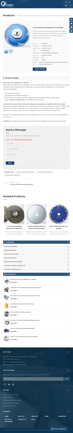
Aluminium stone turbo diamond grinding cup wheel (24, 320)
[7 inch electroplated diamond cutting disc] (14, 214)
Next (69, 219)
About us (21, 416)
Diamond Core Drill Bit (11, 254)
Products (34, 416)
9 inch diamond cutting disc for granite (21, 140)
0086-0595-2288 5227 (13, 359)
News (46, 416)
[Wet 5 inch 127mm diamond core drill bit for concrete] (6, 297)
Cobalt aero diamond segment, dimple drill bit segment (25, 287)
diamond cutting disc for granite (25, 172)
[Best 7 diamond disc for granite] (59, 214)
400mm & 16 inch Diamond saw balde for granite (24, 336)
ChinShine (6, 121)
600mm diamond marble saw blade (20, 312)
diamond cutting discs (17, 100)
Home (6, 416)
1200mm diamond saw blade (11, 395)
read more (13, 282)
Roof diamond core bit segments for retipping (23, 279)
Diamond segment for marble (11, 403)
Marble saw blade (8, 397)
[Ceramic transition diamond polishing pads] (6, 330)
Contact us (22, 419)
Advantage (62, 416)
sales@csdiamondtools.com (17, 362)
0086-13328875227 (21, 365)
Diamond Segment (10, 250)
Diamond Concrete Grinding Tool (14, 266)
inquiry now (38, 69)
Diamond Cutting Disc (41, 16)
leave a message (60, 429)
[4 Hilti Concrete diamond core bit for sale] (6, 305)
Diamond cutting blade (9, 406)
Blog (33, 419)
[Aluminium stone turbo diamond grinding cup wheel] (6, 322)
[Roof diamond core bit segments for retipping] (6, 281)
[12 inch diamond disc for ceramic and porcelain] (36, 214)
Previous (4, 219)
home (21, 16)
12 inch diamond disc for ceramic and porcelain (36, 227)
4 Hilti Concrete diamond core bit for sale (21, 304)
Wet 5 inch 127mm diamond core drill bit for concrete (25, 296)
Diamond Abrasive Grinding (13, 262)
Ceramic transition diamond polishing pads (22, 328)
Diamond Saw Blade (29, 16)
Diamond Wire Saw (10, 258)
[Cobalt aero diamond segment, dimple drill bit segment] (6, 289)
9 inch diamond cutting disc (44, 172)
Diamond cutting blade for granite (12, 400)
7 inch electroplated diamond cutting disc (14, 227)
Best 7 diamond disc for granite (58, 227)
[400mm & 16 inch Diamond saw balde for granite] (6, 338)
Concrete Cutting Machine (12, 269)
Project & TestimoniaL (9, 420)
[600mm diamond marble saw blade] (6, 314)
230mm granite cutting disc (12, 175)
